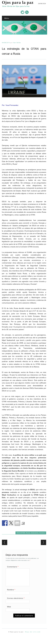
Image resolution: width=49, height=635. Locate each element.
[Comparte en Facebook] (5, 523)
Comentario (12, 567)
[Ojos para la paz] (24, 34)
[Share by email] (17, 523)
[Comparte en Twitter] (11, 523)
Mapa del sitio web (32, 632)
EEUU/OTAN (21, 533)
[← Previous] (4, 542)
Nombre (11, 590)
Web (9, 607)
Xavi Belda (17, 42)
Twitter (22, 12)
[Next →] (43, 542)
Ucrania (42, 533)
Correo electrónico (15, 598)
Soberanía (34, 533)
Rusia (28, 533)
